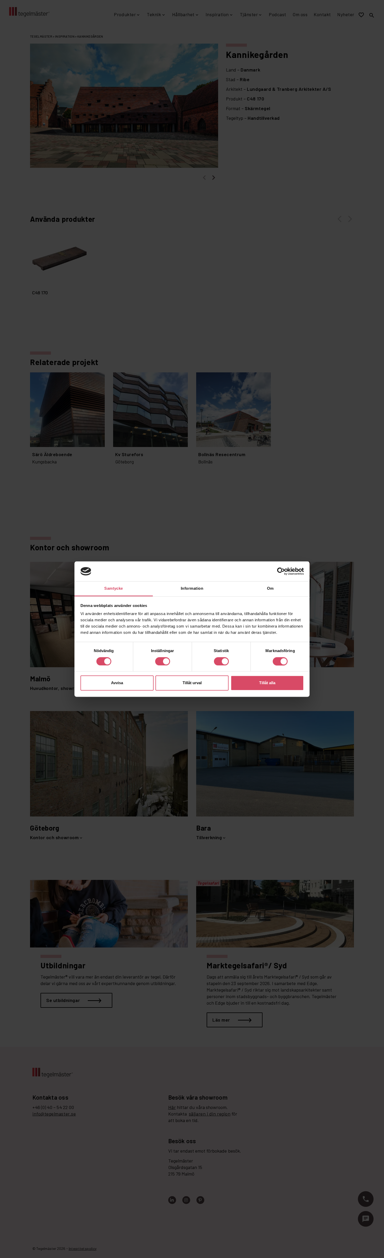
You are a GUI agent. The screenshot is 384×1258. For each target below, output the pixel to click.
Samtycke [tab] (113, 588)
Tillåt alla (267, 683)
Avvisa (117, 683)
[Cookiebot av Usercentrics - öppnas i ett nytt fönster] (281, 571)
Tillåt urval (192, 683)
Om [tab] (270, 588)
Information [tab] (192, 588)
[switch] (162, 661)
